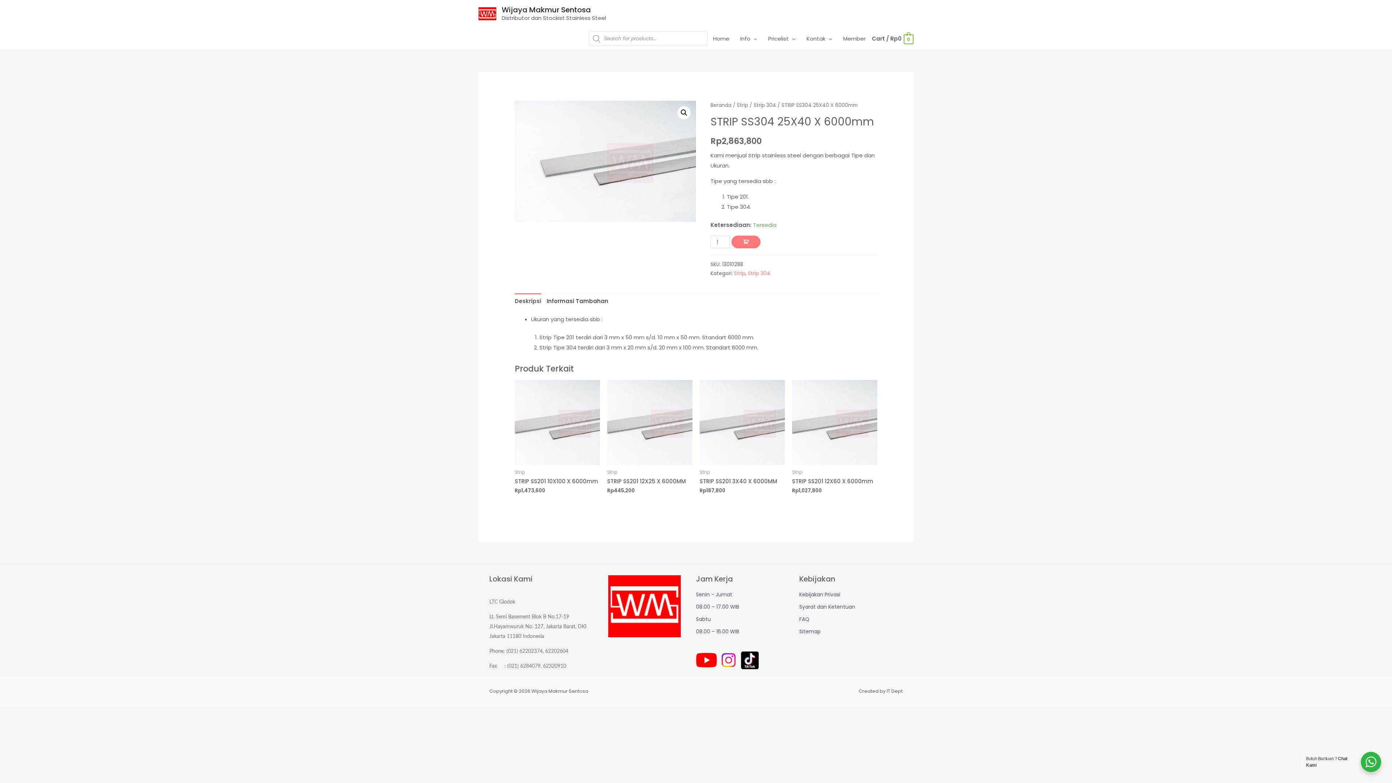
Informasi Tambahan (577, 301)
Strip (742, 105)
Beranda (721, 105)
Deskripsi (528, 301)
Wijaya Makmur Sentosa (546, 10)
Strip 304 (765, 105)
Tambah (746, 242)
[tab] (528, 301)
